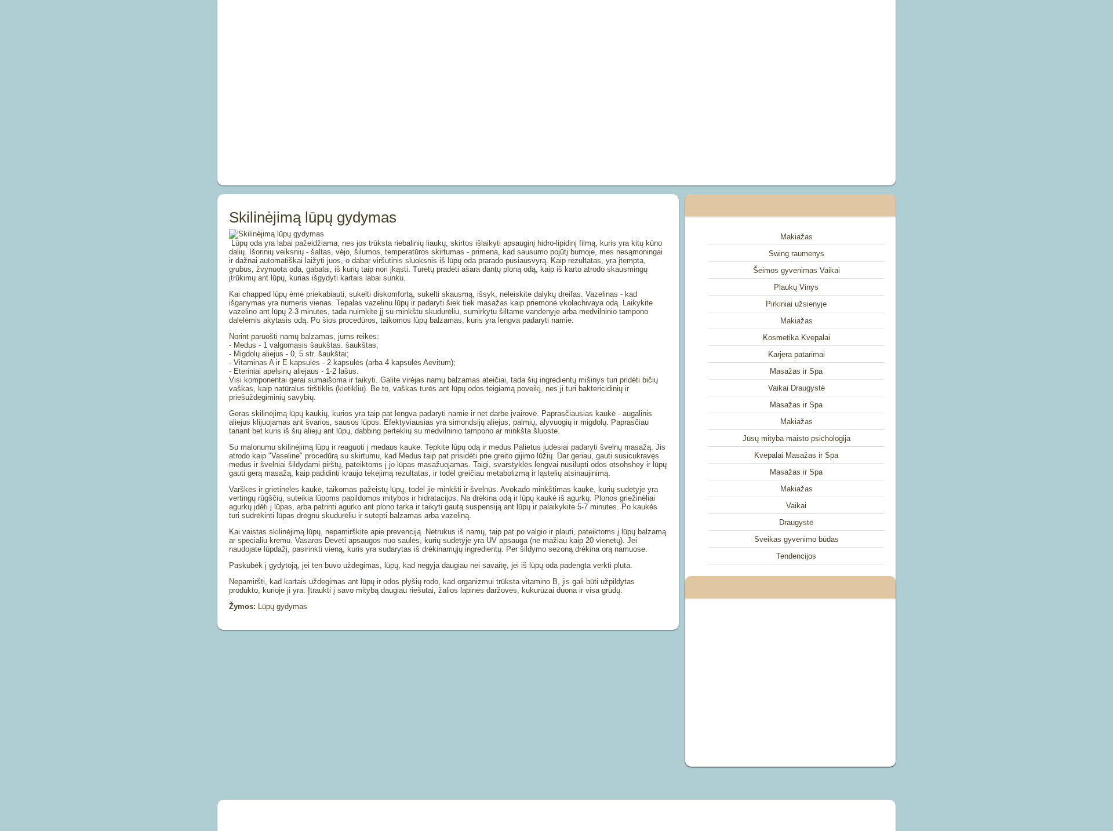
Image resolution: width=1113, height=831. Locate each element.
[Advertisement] (425, 93)
